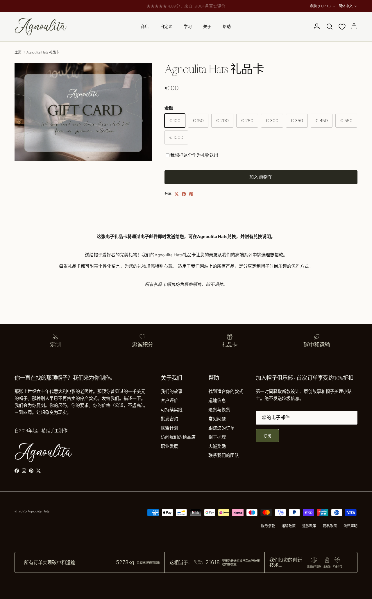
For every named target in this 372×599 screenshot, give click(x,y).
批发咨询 (169, 419)
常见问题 (217, 419)
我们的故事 (172, 391)
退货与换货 (219, 410)
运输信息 (217, 400)
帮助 (227, 26)
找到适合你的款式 (225, 391)
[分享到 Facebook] (184, 194)
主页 (18, 52)
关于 (207, 26)
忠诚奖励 (217, 446)
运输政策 (289, 526)
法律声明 (350, 526)
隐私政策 (330, 526)
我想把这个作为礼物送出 (194, 155)
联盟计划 (169, 428)
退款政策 (309, 526)
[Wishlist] (343, 27)
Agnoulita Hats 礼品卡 (43, 52)
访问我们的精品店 (178, 437)
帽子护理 (217, 437)
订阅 (267, 435)
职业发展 (169, 446)
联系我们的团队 (223, 455)
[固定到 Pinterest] (191, 194)
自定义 (166, 26)
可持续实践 (172, 410)
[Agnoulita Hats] (41, 26)
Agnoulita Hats (38, 511)
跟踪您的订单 (221, 428)
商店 (145, 26)
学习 (188, 26)
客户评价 (169, 400)
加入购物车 (261, 177)
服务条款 (268, 526)
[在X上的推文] (176, 194)
